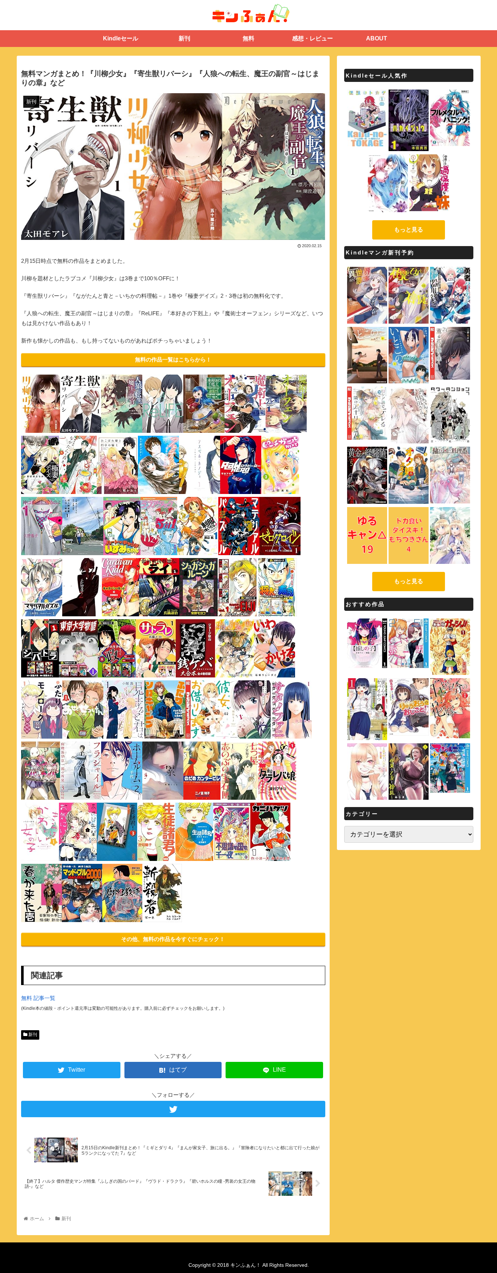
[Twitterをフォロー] (173, 1109)
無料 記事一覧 (38, 998)
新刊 (32, 1034)
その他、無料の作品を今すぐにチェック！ (173, 939)
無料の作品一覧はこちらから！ (173, 359)
